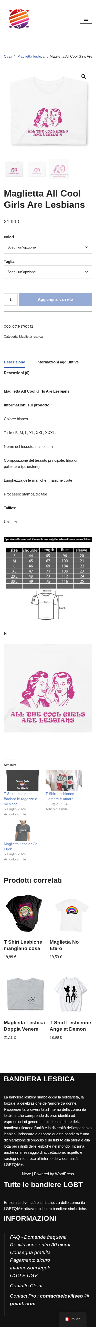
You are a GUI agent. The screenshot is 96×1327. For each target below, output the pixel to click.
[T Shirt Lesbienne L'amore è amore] (64, 780)
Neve (26, 1174)
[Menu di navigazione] (86, 19)
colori (9, 237)
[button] (83, 76)
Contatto (19, 1285)
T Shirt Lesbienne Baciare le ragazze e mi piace (20, 799)
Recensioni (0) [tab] (16, 373)
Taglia (9, 261)
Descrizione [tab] (14, 362)
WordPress (64, 1174)
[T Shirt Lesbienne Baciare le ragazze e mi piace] (22, 780)
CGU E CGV (24, 1275)
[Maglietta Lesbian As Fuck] (22, 831)
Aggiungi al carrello (55, 299)
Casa (8, 56)
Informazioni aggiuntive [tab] (57, 362)
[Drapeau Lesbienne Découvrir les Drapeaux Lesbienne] (19, 19)
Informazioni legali (30, 1267)
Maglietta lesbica (31, 56)
